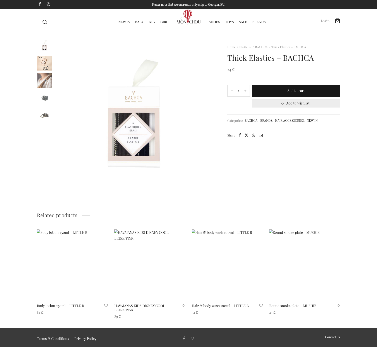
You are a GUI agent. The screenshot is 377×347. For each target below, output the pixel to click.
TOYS (229, 22)
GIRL (164, 22)
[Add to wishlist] (106, 305)
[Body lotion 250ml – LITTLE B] (72, 264)
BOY (152, 22)
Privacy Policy (85, 338)
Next (206, 115)
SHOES (214, 22)
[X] (246, 135)
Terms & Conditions (53, 338)
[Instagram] (48, 4)
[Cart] (337, 21)
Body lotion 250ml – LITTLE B (60, 305)
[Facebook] (40, 4)
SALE (243, 22)
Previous (61, 115)
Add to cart (296, 90)
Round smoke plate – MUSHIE (292, 305)
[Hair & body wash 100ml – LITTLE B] (227, 264)
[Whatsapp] (253, 135)
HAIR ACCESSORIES (289, 120)
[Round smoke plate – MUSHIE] (304, 264)
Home (231, 47)
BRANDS (259, 22)
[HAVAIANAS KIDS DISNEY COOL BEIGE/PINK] (149, 264)
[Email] (260, 135)
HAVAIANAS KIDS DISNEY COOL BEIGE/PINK (139, 307)
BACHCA (261, 47)
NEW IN (124, 22)
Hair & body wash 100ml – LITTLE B (220, 305)
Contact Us (332, 337)
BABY (139, 22)
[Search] (44, 18)
